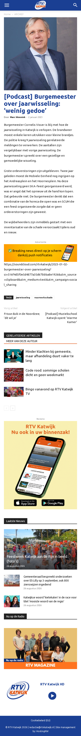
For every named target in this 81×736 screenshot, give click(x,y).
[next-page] (12, 408)
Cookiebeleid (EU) (40, 720)
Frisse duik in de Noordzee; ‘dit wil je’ (22, 316)
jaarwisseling (23, 297)
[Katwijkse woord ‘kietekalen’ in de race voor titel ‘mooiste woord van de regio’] (12, 601)
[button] (75, 5)
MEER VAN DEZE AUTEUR (21, 341)
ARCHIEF (19, 14)
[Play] (52, 696)
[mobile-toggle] (6, 5)
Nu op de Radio (15, 616)
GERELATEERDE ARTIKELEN (23, 335)
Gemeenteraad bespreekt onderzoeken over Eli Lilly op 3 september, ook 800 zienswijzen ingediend (48, 580)
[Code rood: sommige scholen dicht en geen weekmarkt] (14, 375)
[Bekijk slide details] (40, 253)
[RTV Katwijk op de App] (40, 465)
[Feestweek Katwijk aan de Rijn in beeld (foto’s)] (40, 549)
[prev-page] (6, 408)
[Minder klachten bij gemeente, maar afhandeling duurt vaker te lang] (14, 356)
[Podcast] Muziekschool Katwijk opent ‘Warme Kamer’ (61, 318)
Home (7, 14)
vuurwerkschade (43, 297)
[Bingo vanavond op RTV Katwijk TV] (14, 392)
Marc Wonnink (17, 117)
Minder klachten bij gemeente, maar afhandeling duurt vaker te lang (50, 356)
